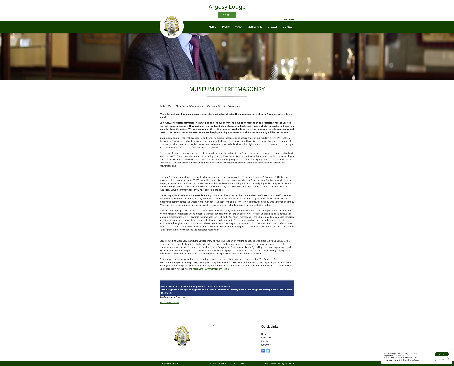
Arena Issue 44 (193, 297)
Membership (254, 26)
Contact (287, 26)
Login (285, 19)
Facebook (263, 350)
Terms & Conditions (218, 363)
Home (212, 26)
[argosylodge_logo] (172, 26)
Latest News (267, 338)
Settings (442, 359)
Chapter (272, 26)
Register (291, 19)
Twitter (268, 350)
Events (225, 26)
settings (415, 360)
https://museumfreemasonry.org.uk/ (211, 268)
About (238, 26)
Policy (232, 363)
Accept (441, 354)
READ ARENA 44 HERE (169, 302)
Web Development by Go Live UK (279, 363)
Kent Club (266, 345)
